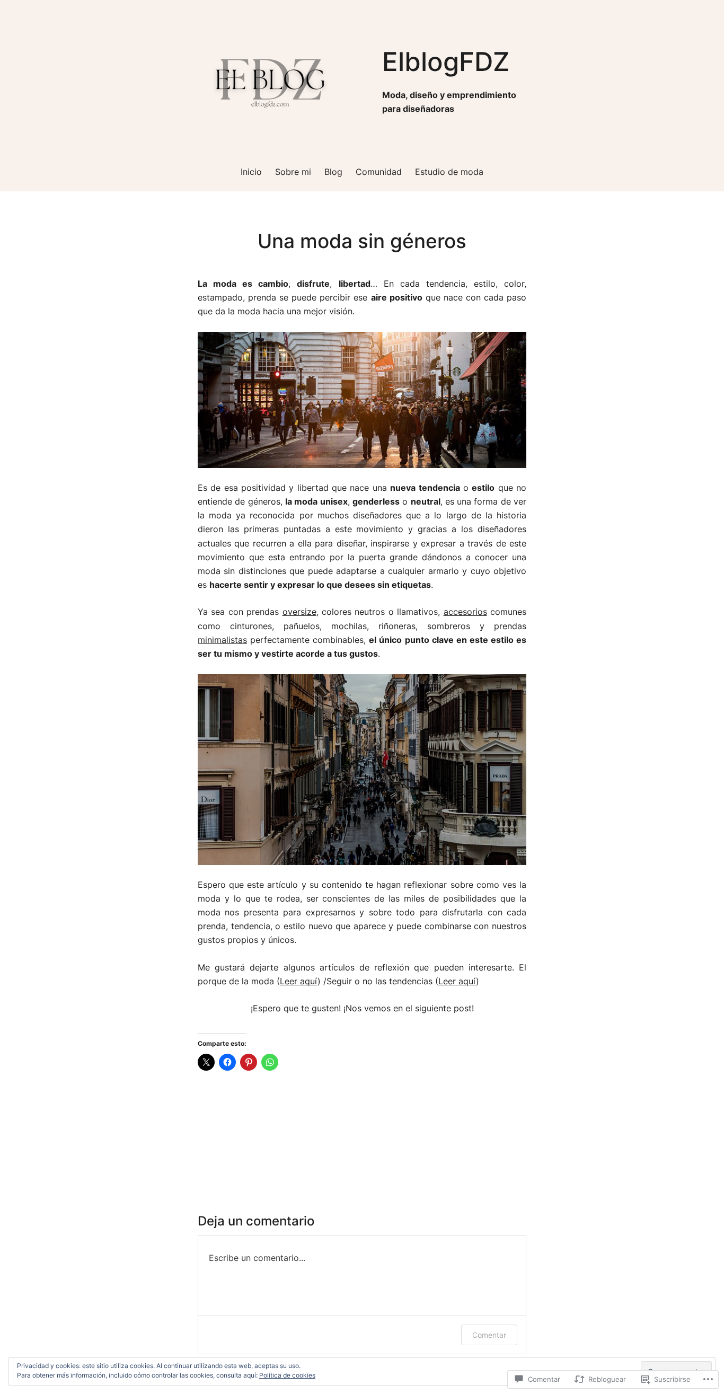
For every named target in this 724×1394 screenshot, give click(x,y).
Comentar (489, 1334)
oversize (299, 612)
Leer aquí (298, 981)
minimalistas (222, 640)
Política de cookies (287, 1375)
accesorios (465, 612)
